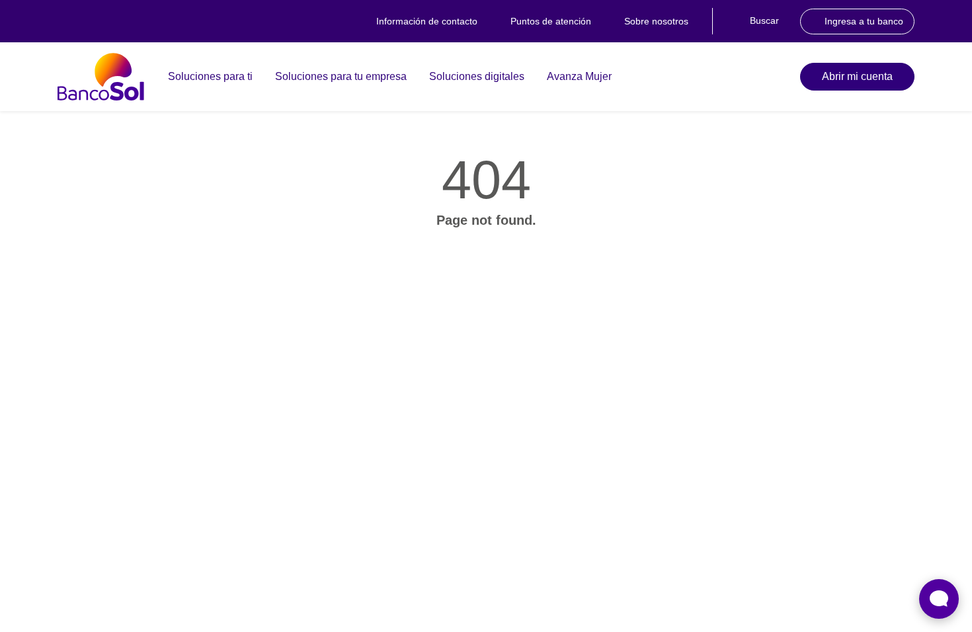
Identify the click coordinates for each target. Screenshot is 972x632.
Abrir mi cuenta (857, 76)
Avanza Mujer (579, 76)
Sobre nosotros (656, 21)
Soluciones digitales (476, 76)
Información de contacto (426, 21)
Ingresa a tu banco (864, 21)
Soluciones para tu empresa (341, 76)
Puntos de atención (550, 21)
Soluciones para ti (210, 76)
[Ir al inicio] (101, 76)
